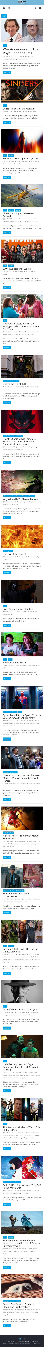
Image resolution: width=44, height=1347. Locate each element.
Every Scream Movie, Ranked (18, 608)
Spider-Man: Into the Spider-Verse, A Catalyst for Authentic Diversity (22, 716)
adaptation (30, 332)
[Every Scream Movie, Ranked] (22, 591)
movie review (20, 1312)
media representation (25, 723)
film (28, 59)
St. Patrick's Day (27, 1135)
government (34, 1012)
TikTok (5, 389)
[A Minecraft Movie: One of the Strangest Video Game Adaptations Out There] (22, 306)
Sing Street (18, 1135)
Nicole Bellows (19, 332)
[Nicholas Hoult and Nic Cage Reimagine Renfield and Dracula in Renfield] (22, 1046)
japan (8, 1015)
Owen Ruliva (20, 1309)
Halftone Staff (23, 557)
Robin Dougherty (19, 1072)
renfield (31, 1075)
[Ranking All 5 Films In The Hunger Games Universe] (22, 931)
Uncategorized (8, 551)
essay (13, 723)
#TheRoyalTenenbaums (9, 59)
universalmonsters (8, 1078)
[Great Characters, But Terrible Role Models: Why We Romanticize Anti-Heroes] (22, 757)
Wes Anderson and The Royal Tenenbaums (20, 51)
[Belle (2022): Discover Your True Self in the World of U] (22, 1167)
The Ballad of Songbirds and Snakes (18, 959)
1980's (28, 1309)
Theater (31, 496)
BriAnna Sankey (21, 841)
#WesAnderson (21, 59)
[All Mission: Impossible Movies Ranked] (22, 195)
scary (4, 1315)
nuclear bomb (14, 1015)
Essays (6, 381)
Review (5, 164)
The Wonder (32, 1251)
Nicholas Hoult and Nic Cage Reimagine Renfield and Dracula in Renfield (21, 1067)
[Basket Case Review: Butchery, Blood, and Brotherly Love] (22, 1286)
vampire (16, 1078)
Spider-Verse (6, 726)
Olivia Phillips (22, 954)
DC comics (34, 161)
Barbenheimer (31, 899)
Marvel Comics (12, 844)
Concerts (6, 496)
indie (4, 668)
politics (30, 1015)
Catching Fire (32, 954)
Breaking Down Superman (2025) (20, 158)
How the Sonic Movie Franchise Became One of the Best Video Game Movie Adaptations (19, 441)
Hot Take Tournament (14, 553)
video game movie (29, 334)
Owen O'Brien (21, 1012)
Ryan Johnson (20, 56)
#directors (30, 56)
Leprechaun (6, 1135)
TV (8, 559)
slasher (9, 1315)
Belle (34, 1190)
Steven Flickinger (22, 611)
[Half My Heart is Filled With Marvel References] (22, 818)
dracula (10, 1075)
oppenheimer (14, 902)
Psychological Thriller (17, 1251)
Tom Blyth (6, 962)
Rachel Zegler (35, 957)
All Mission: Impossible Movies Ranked (19, 215)
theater (11, 504)
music (36, 387)
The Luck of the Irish (15, 1138)
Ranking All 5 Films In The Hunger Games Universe (20, 950)
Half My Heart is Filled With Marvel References (21, 837)
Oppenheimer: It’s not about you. (20, 1009)
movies (12, 221)
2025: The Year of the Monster (19, 108)
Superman (22, 164)
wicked (16, 504)
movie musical (36, 502)
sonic (9, 449)
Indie (10, 659)
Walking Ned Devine (28, 1138)
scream (10, 614)
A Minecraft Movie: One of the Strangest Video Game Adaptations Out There (21, 326)
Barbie (38, 899)
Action (28, 219)
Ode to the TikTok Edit (14, 383)
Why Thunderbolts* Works (17, 268)
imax (4, 1015)
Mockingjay (27, 957)
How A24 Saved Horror (15, 662)
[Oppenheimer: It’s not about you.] (22, 991)
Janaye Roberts (21, 1190)
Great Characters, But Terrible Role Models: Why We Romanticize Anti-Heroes (21, 778)
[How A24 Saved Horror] (22, 644)
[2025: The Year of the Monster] (22, 91)
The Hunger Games (35, 959)
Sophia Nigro (23, 502)
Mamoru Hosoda (15, 1193)
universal (37, 1075)
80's (32, 1309)
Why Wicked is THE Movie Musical (20, 499)
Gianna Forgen (23, 1248)
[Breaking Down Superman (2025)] (22, 141)
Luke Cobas (22, 783)
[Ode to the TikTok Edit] (22, 366)
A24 (31, 665)
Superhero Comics (13, 164)
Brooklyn (29, 1133)
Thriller (5, 1254)
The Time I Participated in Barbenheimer (16, 895)
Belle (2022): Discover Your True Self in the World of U (22, 1186)
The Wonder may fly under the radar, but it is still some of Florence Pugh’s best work (21, 1243)
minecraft (10, 334)
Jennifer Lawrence (8, 957)
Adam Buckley (23, 111)
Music (16, 381)
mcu (34, 271)
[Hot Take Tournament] (22, 536)
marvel (31, 271)
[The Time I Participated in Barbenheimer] (22, 876)
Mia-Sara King (21, 720)
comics (31, 841)
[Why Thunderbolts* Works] (22, 251)
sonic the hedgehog (17, 449)
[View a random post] (40, 8)
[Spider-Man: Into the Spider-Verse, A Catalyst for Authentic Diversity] (22, 697)
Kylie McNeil (6, 1193)
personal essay (29, 844)
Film (5, 45)
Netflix (8, 1251)
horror (35, 111)
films (38, 1309)
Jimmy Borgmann (22, 665)
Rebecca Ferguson (25, 221)
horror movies (24, 1075)
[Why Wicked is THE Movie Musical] (22, 481)
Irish (37, 1133)
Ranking (11, 210)
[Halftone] (22, 2)
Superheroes (10, 846)
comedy (29, 1072)
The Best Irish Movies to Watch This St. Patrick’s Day (21, 1128)
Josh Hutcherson (18, 957)
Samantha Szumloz (22, 161)
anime (30, 1190)
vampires (22, 1078)
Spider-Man (35, 723)
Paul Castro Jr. (25, 1193)
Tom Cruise (34, 221)
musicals (5, 504)
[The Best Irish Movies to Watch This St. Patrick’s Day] (22, 1109)
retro (31, 1312)
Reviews (11, 155)
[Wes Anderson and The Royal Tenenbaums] (22, 31)
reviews (21, 334)
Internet (32, 387)
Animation (7, 436)
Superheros (14, 726)
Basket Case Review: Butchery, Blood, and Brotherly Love (19, 1305)
